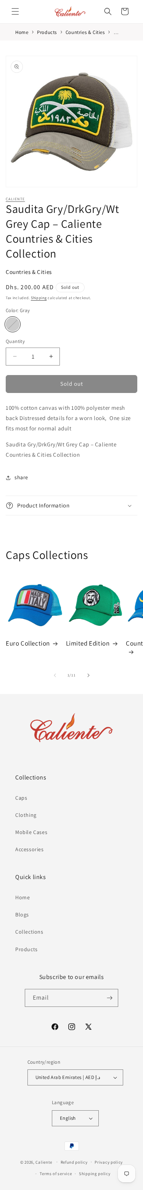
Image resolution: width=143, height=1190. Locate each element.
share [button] (21, 477)
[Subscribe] (109, 998)
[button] (15, 11)
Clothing (26, 815)
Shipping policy (95, 1173)
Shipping (39, 297)
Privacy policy (109, 1162)
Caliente (15, 198)
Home (22, 897)
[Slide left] (55, 675)
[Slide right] (88, 675)
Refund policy (74, 1162)
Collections (29, 931)
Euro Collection (28, 643)
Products (26, 949)
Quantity (15, 341)
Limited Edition (88, 643)
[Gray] (12, 324)
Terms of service (56, 1173)
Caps (21, 797)
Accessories (29, 849)
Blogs (22, 914)
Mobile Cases (31, 832)
